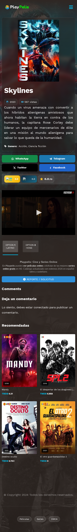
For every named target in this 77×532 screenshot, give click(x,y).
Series (40, 519)
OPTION (10, 246)
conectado (41, 307)
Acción (23, 146)
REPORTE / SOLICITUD (40, 279)
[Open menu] (71, 7)
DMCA (54, 519)
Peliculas (24, 519)
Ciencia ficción (37, 146)
